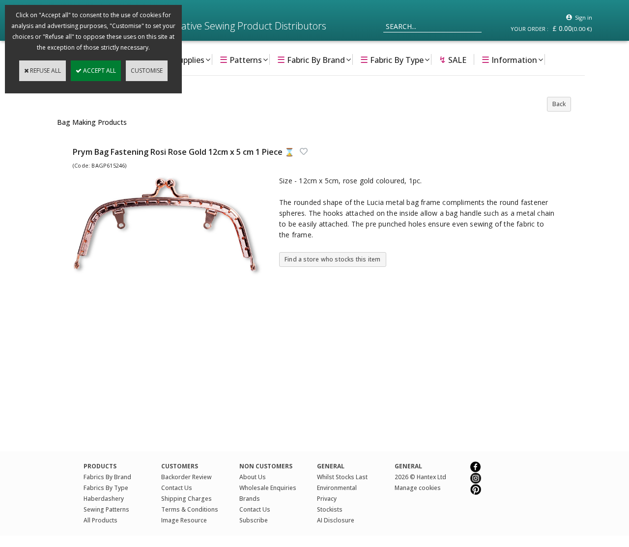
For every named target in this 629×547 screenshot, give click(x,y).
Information (509, 59)
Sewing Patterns (106, 509)
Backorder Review (186, 477)
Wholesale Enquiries (267, 488)
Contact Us (176, 488)
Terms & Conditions (189, 509)
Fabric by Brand (311, 59)
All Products (100, 520)
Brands (249, 498)
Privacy (327, 498)
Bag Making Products (92, 122)
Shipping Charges (186, 498)
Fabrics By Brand (107, 477)
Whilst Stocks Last (342, 477)
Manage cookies (418, 488)
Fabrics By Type (106, 488)
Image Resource (184, 520)
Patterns (241, 59)
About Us (252, 477)
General (408, 466)
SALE (452, 59)
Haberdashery (104, 498)
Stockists (330, 509)
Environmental (337, 488)
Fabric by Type (392, 59)
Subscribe (253, 520)
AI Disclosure (335, 520)
